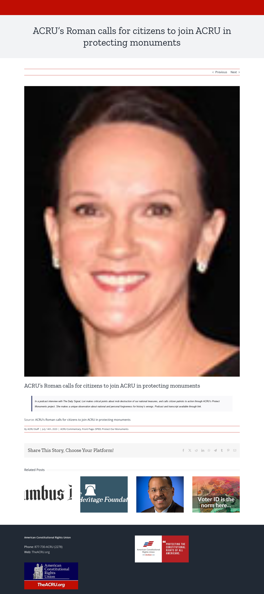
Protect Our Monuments (115, 429)
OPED (98, 429)
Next (234, 72)
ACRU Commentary (70, 429)
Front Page (88, 429)
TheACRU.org (41, 552)
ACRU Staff (33, 429)
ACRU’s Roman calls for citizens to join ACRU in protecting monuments (83, 420)
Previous (221, 72)
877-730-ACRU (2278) (48, 547)
